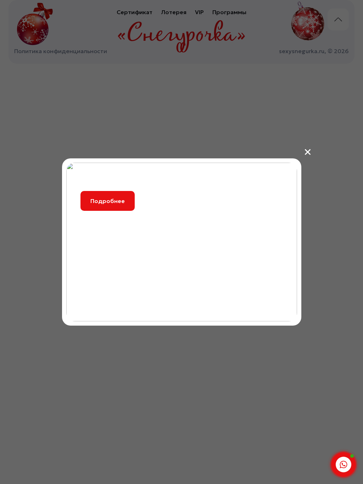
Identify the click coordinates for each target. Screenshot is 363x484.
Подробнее (107, 200)
